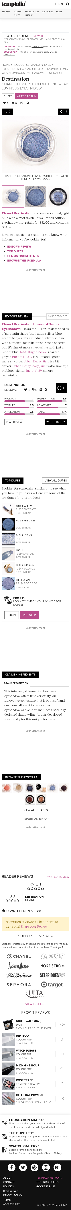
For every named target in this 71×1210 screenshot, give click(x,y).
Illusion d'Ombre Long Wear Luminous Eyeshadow (35, 86)
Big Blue (21, 550)
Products (20, 65)
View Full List (35, 1004)
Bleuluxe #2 (24, 535)
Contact (9, 1182)
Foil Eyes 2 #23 (25, 520)
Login (59, 4)
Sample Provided (57, 316)
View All (39, 36)
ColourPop (10, 52)
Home (6, 65)
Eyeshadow (10, 69)
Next (66, 112)
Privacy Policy (12, 1195)
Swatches (47, 11)
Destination (15, 79)
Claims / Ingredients (23, 256)
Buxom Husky (22, 356)
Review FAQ (10, 1191)
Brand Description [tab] (16, 683)
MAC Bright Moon (33, 352)
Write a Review (58, 877)
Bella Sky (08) (24, 565)
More (59, 11)
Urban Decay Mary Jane (29, 366)
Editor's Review (19, 246)
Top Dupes (15, 251)
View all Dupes (56, 480)
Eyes (47, 65)
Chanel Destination (17, 213)
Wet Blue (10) (24, 505)
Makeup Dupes (17, 13)
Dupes (7, 96)
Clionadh (9, 46)
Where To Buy (55, 422)
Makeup (36, 65)
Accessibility (11, 1204)
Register (29, 615)
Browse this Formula (24, 260)
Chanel (8, 84)
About (7, 1177)
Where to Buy (26, 96)
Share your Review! (34, 926)
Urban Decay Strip (36, 361)
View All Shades (35, 810)
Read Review (14, 422)
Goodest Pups (45, 1186)
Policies (8, 1186)
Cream (26, 69)
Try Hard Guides (47, 1182)
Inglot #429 (34, 370)
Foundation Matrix (32, 13)
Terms (7, 1199)
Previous (61, 112)
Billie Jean (23, 579)
